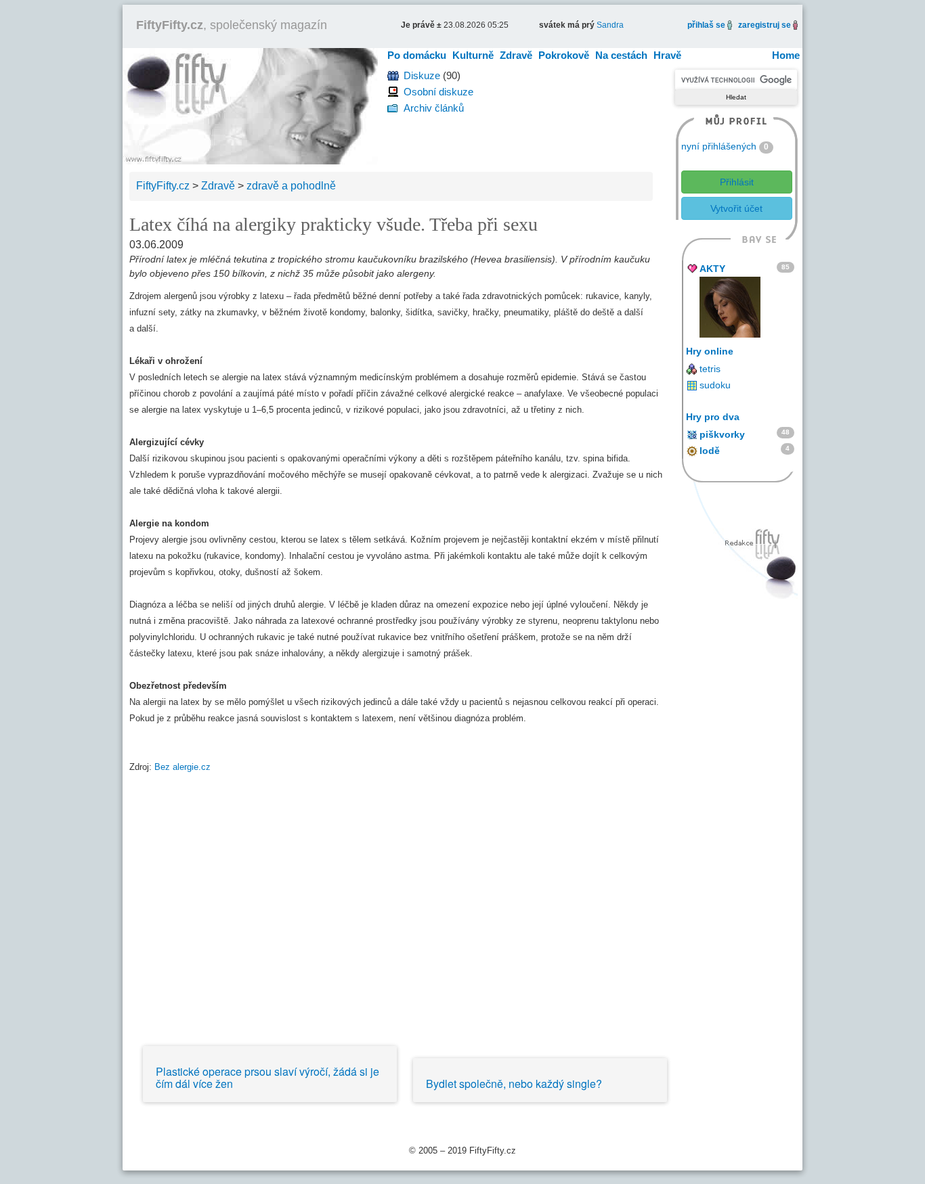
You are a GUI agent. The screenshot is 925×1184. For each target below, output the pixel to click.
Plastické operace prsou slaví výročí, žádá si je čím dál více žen (267, 1077)
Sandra (610, 25)
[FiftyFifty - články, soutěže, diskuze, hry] (250, 105)
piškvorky (722, 434)
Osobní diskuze (438, 91)
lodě (710, 450)
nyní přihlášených (718, 146)
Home (786, 55)
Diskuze (422, 75)
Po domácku (416, 55)
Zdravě (516, 55)
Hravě (667, 55)
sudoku (715, 385)
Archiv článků (434, 108)
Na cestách (621, 55)
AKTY (712, 268)
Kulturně (473, 55)
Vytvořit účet (736, 208)
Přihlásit (737, 182)
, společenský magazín (231, 25)
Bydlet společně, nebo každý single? (514, 1083)
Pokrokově (563, 55)
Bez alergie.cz (182, 767)
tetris (710, 368)
